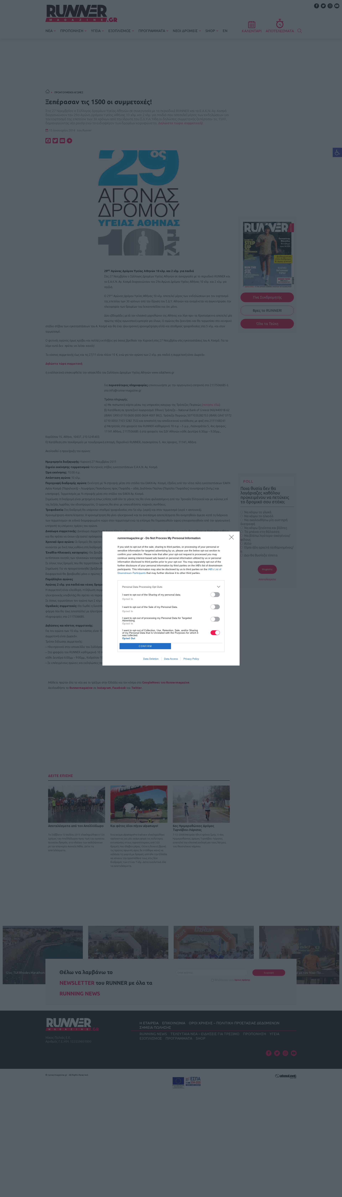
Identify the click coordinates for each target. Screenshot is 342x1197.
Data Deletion (151, 658)
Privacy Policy (191, 658)
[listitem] (171, 587)
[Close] (232, 538)
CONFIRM (145, 646)
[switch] (215, 594)
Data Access (171, 658)
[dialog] (171, 598)
